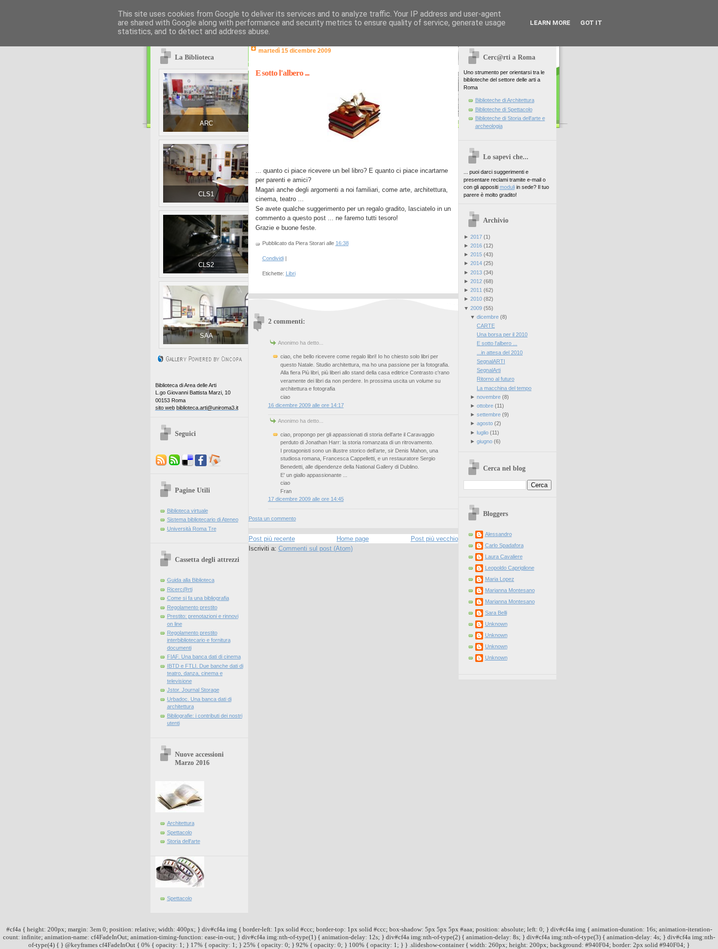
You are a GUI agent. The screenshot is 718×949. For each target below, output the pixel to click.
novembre (489, 397)
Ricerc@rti (179, 589)
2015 (476, 254)
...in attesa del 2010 (500, 352)
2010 (476, 299)
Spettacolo (179, 832)
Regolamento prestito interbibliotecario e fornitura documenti (199, 640)
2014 (476, 263)
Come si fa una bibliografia (198, 598)
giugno (484, 441)
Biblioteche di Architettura (504, 100)
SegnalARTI (491, 361)
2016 (476, 245)
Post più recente (272, 538)
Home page (353, 538)
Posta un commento (272, 518)
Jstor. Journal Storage (193, 690)
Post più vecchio (434, 538)
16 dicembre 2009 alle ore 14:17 (306, 405)
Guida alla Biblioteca (190, 580)
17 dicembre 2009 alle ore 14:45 (306, 499)
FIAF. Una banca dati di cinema (204, 657)
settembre (489, 414)
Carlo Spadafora (504, 545)
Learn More (550, 22)
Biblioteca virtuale (187, 511)
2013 (476, 272)
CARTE (486, 326)
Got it (591, 22)
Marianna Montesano (510, 590)
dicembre (488, 317)
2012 (476, 281)
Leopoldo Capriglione (509, 568)
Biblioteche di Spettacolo (503, 109)
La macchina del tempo (504, 388)
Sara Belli (496, 613)
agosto (485, 423)
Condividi (273, 258)
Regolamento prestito (192, 607)
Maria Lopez (499, 579)
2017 (476, 237)
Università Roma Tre (191, 529)
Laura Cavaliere (504, 556)
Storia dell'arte (183, 841)
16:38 (342, 243)
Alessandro (498, 534)
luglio (482, 432)
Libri (291, 273)
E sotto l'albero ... (282, 73)
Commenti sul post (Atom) (315, 548)
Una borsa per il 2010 (502, 334)
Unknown (496, 624)
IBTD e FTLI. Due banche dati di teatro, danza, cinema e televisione (205, 673)
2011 (476, 290)
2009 (476, 308)
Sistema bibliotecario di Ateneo (202, 519)
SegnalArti (489, 370)
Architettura (180, 823)
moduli (507, 187)
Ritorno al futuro (495, 379)
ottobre (485, 406)
